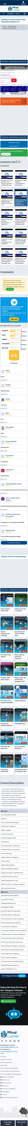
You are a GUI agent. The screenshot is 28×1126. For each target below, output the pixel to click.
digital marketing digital (7, 865)
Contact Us (6, 1080)
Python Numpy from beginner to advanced (13, 946)
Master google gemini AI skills (9, 880)
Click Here (23, 101)
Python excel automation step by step (12, 942)
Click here (10, 289)
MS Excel (3, 818)
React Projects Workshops (9, 1068)
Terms (4, 1094)
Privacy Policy (6, 1083)
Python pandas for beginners (9, 926)
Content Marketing (6, 853)
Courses (3, 1056)
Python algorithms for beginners (10, 953)
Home (5, 26)
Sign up (23, 4)
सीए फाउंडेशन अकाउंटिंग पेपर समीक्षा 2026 (10, 915)
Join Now (22, 976)
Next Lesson (13, 146)
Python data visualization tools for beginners (14, 930)
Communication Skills (7, 834)
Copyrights (6, 1091)
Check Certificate (8, 1077)
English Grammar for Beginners (10, 857)
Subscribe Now (9, 1001)
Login (4, 4)
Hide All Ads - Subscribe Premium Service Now (14, 61)
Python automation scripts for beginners (12, 919)
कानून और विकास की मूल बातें (7, 899)
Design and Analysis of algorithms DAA (12, 872)
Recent (18, 13)
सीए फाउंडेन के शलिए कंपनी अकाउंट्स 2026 (10, 911)
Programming (12, 26)
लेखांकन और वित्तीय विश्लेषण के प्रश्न (9, 969)
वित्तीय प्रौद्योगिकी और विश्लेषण (7, 907)
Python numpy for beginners (9, 957)
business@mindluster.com (9, 1047)
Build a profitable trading (8, 888)
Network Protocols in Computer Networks (13, 884)
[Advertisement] (14, 45)
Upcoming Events (6, 1062)
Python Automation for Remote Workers (12, 961)
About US (5, 1086)
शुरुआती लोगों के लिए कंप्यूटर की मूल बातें (9, 876)
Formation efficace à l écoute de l (10, 849)
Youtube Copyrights (9, 1088)
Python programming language (10, 822)
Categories (10, 13)
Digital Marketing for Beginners (10, 965)
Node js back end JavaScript (9, 1071)
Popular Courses (6, 1059)
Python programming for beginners (11, 922)
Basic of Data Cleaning (9, 28)
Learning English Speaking (8, 814)
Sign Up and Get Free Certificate (12, 153)
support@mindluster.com (8, 1051)
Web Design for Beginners (8, 826)
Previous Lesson (14, 142)
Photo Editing (5, 842)
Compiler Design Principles (8, 838)
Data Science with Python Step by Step (12, 950)
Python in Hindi (5, 861)
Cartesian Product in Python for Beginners (13, 934)
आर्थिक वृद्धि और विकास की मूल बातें (8, 903)
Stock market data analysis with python (12, 938)
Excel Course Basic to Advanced (10, 845)
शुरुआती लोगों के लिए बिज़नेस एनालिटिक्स (9, 869)
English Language (6, 830)
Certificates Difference (10, 1097)
